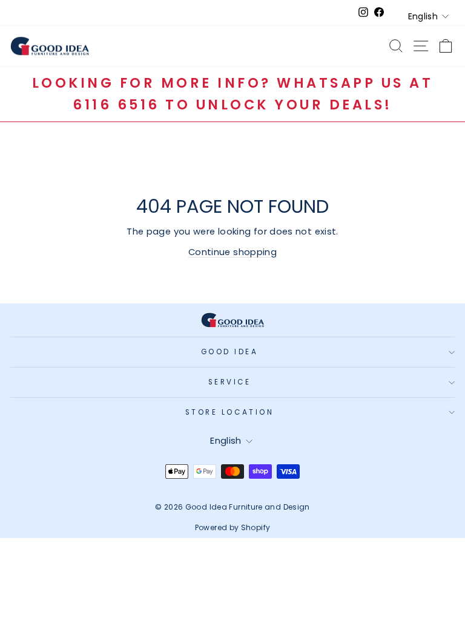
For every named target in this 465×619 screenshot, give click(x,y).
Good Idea (230, 352)
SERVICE (229, 382)
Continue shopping (232, 252)
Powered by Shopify (233, 527)
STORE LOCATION (229, 412)
